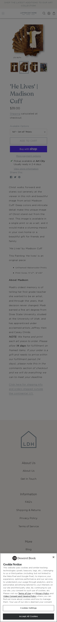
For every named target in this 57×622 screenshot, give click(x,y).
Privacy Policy (42, 594)
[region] (28, 587)
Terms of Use (24, 594)
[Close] (53, 557)
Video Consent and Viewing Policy (19, 596)
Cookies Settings (28, 608)
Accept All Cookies (28, 616)
